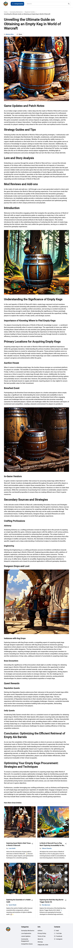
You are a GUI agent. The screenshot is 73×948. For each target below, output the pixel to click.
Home (6, 12)
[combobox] (47, 4)
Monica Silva (10, 34)
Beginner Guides (30, 12)
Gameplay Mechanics (16, 12)
